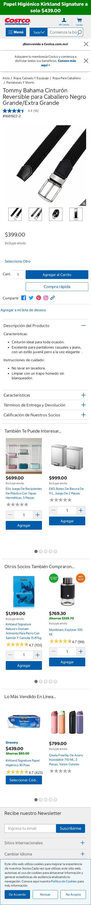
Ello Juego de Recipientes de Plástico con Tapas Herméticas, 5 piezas (24, 493)
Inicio (6, 78)
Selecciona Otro (17, 261)
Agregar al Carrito (57, 274)
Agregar (23, 525)
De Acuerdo (17, 894)
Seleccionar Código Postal (25, 780)
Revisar (45, 894)
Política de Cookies (64, 881)
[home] (17, 21)
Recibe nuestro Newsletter (32, 813)
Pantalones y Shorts (20, 82)
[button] (80, 32)
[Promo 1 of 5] (36, 552)
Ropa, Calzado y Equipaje (31, 78)
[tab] (45, 843)
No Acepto (73, 894)
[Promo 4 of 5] (50, 552)
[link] (23, 298)
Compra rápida (57, 286)
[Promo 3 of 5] (45, 552)
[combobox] (38, 32)
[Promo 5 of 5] (55, 552)
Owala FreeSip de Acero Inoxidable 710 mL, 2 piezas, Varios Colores (66, 759)
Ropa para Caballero (67, 78)
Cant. (7, 274)
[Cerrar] (86, 44)
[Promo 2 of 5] (40, 552)
